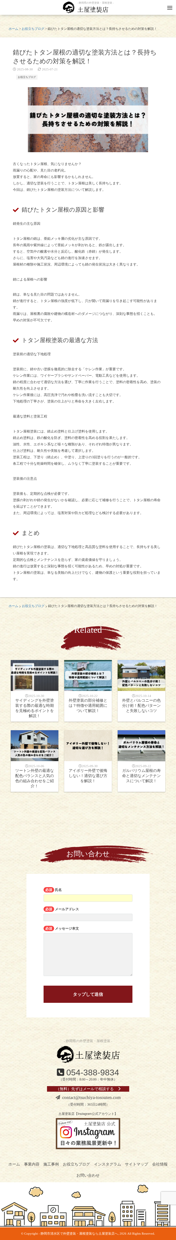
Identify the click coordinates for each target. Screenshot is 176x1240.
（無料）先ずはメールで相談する (85, 1089)
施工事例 (51, 1164)
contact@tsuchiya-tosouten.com (91, 1097)
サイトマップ (136, 1164)
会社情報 (160, 1164)
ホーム (14, 1164)
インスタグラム (107, 1164)
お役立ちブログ (27, 77)
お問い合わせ (88, 1175)
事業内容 (31, 1164)
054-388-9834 (92, 1072)
